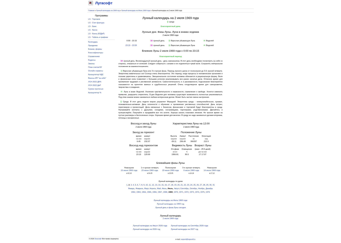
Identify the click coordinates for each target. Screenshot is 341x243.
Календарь (93, 42)
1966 (154, 192)
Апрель (153, 188)
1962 (133, 192)
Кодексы (92, 60)
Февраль (139, 188)
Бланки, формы (95, 49)
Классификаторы (95, 53)
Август (176, 188)
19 (175, 185)
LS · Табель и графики (98, 37)
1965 (149, 192)
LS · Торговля (94, 19)
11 (150, 185)
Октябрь (193, 188)
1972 (186, 192)
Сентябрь (184, 188)
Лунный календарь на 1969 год (108, 10)
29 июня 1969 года (170, 170)
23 (188, 185)
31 (214, 185)
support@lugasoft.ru (188, 239)
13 (156, 185)
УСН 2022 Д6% (94, 82)
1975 (202, 192)
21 (182, 185)
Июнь (164, 188)
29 (207, 185)
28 (204, 185)
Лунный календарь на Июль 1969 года (135, 10)
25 (194, 185)
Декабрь (209, 188)
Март (146, 188)
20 (178, 185)
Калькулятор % (94, 93)
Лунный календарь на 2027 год (184, 229)
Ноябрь (201, 188)
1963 (138, 192)
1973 (192, 192)
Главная (91, 10)
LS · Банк (92, 26)
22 (185, 185)
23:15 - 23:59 (131, 45)
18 (172, 185)
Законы (91, 64)
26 (198, 185)
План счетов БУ (95, 67)
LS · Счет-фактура (96, 23)
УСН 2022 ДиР (94, 85)
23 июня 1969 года (149, 170)
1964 (144, 192)
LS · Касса (92, 30)
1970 (176, 192)
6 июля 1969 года (191, 170)
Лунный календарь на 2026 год (146, 229)
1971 (181, 192)
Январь (131, 188)
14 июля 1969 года (212, 170)
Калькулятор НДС (95, 74)
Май (159, 188)
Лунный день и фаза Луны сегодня (170, 208)
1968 (165, 192)
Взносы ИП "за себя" (97, 78)
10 (147, 185)
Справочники (94, 56)
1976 (208, 192)
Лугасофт (98, 239)
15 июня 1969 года (129, 170)
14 (159, 185)
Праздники (93, 45)
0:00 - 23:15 (131, 41)
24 (191, 185)
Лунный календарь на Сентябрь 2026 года (189, 226)
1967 (160, 192)
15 (162, 185)
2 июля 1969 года (170, 218)
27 (201, 185)
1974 (197, 192)
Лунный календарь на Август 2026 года (150, 226)
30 (210, 185)
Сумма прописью (95, 89)
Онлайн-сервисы (95, 71)
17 (169, 185)
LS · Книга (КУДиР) (96, 34)
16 (166, 185)
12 (153, 185)
